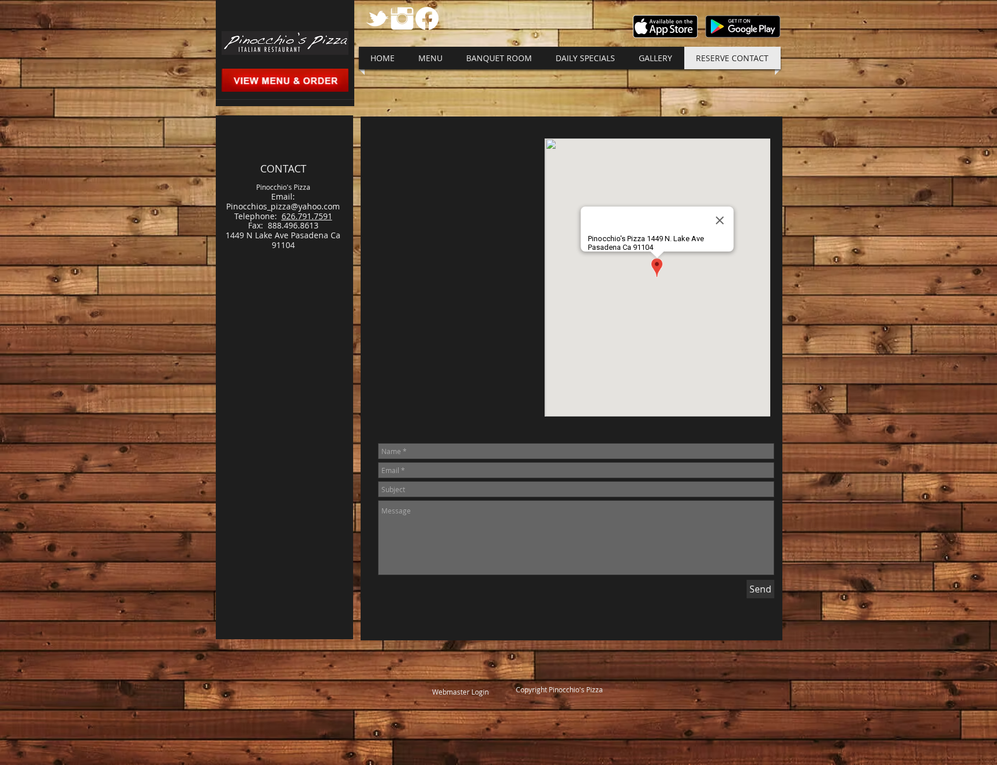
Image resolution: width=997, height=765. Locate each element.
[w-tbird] (377, 18)
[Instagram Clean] (402, 18)
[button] (431, 58)
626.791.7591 (307, 216)
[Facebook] (426, 18)
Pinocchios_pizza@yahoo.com (283, 206)
